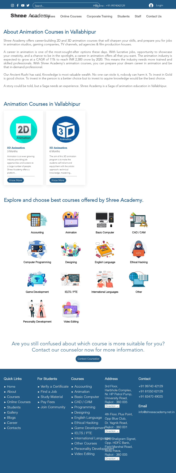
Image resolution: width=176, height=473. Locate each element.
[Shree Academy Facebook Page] (18, 5)
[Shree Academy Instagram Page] (12, 5)
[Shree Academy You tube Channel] (23, 5)
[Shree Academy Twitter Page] (28, 5)
